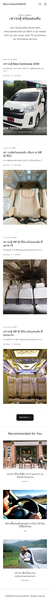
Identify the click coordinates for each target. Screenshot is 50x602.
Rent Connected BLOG (14, 4)
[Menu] (45, 4)
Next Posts (24, 417)
